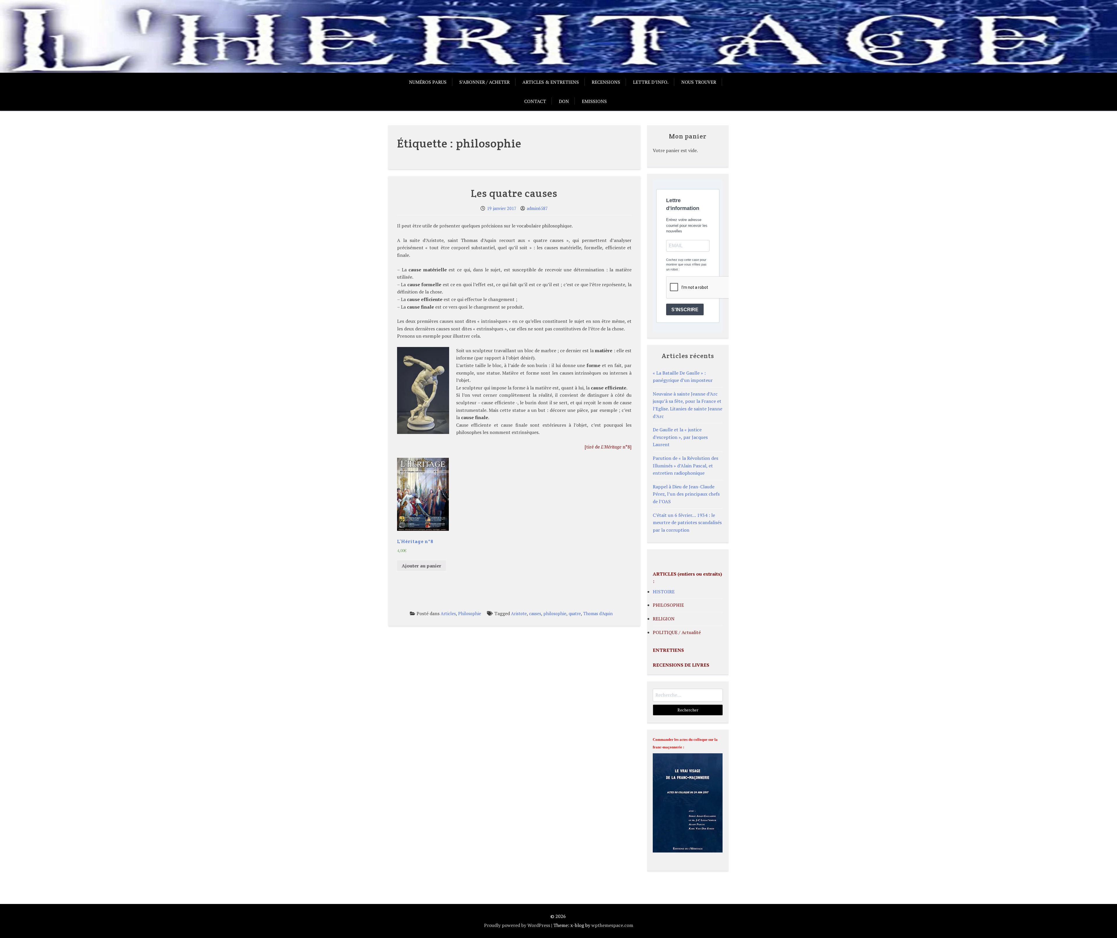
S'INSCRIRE (684, 309)
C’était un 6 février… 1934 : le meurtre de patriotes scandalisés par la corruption (687, 522)
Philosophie (469, 613)
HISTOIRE (664, 591)
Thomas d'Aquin (598, 613)
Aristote (519, 613)
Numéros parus (428, 82)
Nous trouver (698, 82)
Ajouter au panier (421, 566)
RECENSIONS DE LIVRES (681, 665)
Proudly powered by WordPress (517, 925)
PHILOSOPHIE (668, 605)
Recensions (606, 82)
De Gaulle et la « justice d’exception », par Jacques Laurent (680, 437)
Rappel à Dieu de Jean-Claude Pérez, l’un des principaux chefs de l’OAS (686, 494)
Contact (535, 101)
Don (564, 101)
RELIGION (664, 618)
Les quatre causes (514, 193)
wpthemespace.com (612, 925)
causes (535, 613)
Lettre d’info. (650, 82)
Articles (448, 613)
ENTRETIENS (668, 650)
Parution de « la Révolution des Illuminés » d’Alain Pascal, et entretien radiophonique (685, 465)
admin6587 (537, 208)
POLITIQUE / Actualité (677, 632)
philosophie (554, 613)
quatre (575, 613)
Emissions (594, 101)
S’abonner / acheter (484, 82)
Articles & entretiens (550, 82)
